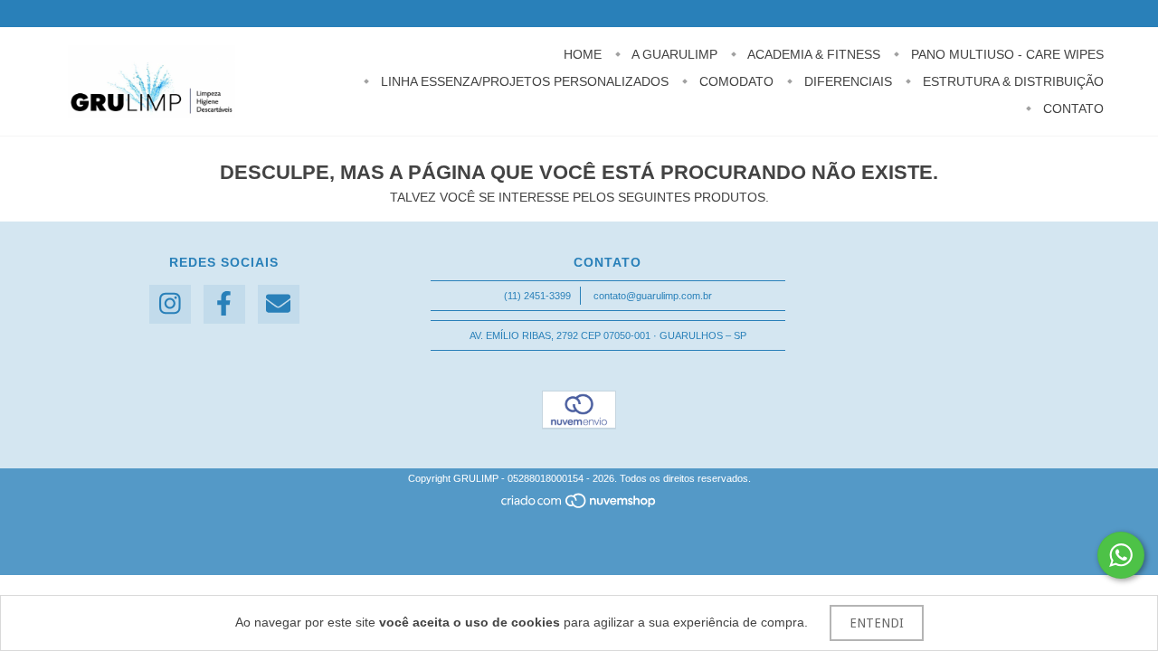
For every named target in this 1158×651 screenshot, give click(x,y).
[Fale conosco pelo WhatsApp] (1120, 555)
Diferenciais (846, 81)
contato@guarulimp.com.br (652, 295)
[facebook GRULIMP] (224, 304)
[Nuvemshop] (579, 505)
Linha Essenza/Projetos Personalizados (523, 81)
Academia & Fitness (812, 54)
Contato (1071, 108)
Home (583, 54)
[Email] (278, 304)
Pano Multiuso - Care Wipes (1005, 54)
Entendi (877, 623)
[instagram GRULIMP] (170, 304)
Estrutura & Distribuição (1011, 81)
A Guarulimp (673, 54)
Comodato (735, 81)
